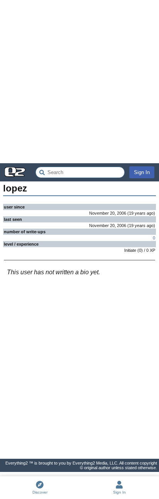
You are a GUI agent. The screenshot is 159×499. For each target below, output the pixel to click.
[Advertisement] (79, 81)
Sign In (142, 172)
